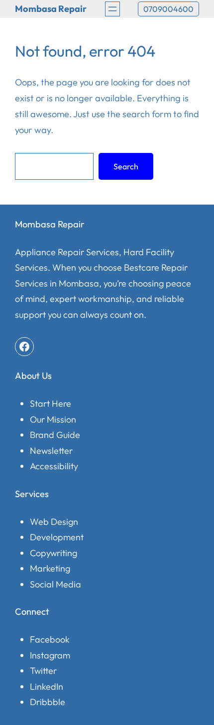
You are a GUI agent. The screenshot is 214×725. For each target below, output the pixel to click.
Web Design (54, 521)
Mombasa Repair (51, 8)
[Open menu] (112, 8)
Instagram (50, 655)
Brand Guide (55, 434)
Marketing (50, 568)
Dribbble (47, 702)
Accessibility (54, 466)
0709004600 (168, 9)
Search (125, 166)
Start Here (50, 403)
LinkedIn (46, 686)
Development (57, 537)
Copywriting (53, 553)
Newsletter (51, 450)
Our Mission (53, 419)
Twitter (43, 670)
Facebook (50, 639)
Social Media (55, 584)
